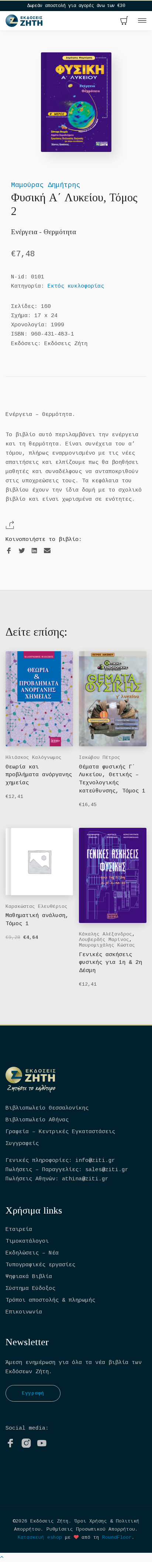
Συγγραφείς (22, 1144)
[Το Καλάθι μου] (124, 21)
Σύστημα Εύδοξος (30, 1288)
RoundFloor (117, 1537)
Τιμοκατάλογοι (27, 1241)
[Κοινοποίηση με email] (47, 550)
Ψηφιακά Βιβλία (29, 1277)
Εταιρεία (19, 1229)
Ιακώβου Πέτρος (99, 757)
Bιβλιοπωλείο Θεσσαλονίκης (47, 1108)
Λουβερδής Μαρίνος (104, 940)
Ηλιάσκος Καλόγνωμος (34, 757)
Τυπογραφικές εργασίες (40, 1265)
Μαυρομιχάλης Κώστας (107, 945)
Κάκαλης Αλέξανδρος (105, 934)
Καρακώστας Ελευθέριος (37, 906)
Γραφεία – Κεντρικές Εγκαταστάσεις (60, 1132)
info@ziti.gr (95, 1160)
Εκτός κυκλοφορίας (76, 286)
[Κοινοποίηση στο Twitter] (21, 551)
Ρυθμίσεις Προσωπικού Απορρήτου (90, 1529)
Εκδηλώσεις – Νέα (32, 1253)
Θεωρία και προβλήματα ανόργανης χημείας (39, 775)
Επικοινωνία (24, 1312)
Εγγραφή (33, 1393)
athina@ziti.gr (85, 1179)
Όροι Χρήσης (91, 1521)
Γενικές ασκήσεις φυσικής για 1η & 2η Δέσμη (110, 963)
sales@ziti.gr (106, 1170)
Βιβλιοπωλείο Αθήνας (37, 1120)
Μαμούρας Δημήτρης (45, 185)
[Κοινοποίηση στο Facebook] (9, 551)
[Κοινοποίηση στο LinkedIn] (34, 551)
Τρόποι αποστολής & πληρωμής (50, 1300)
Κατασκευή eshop (40, 1537)
